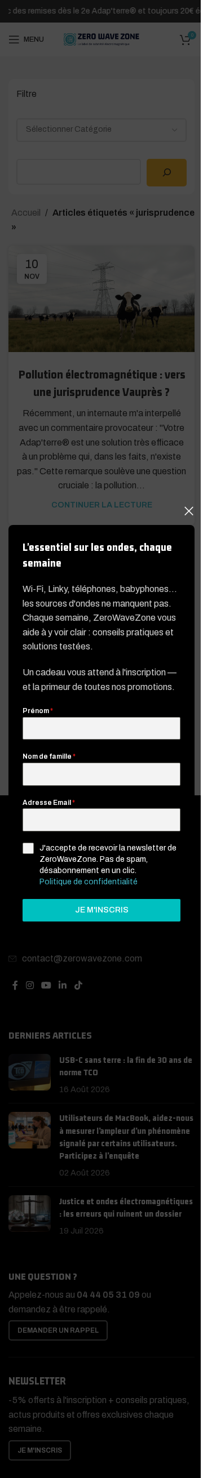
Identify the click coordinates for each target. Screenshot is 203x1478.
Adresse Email (49, 803)
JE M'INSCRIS (102, 910)
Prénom (38, 711)
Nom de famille (49, 757)
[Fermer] (189, 511)
